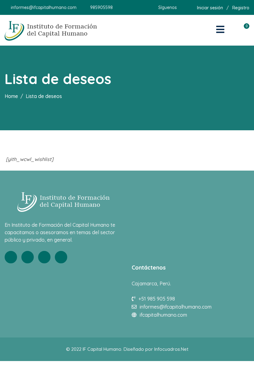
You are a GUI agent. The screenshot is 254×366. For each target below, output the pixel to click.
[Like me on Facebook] (181, 7)
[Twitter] (27, 257)
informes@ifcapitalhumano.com (44, 7)
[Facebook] (11, 257)
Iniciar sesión (210, 8)
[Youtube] (44, 257)
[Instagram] (61, 257)
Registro (240, 8)
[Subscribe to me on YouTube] (189, 7)
